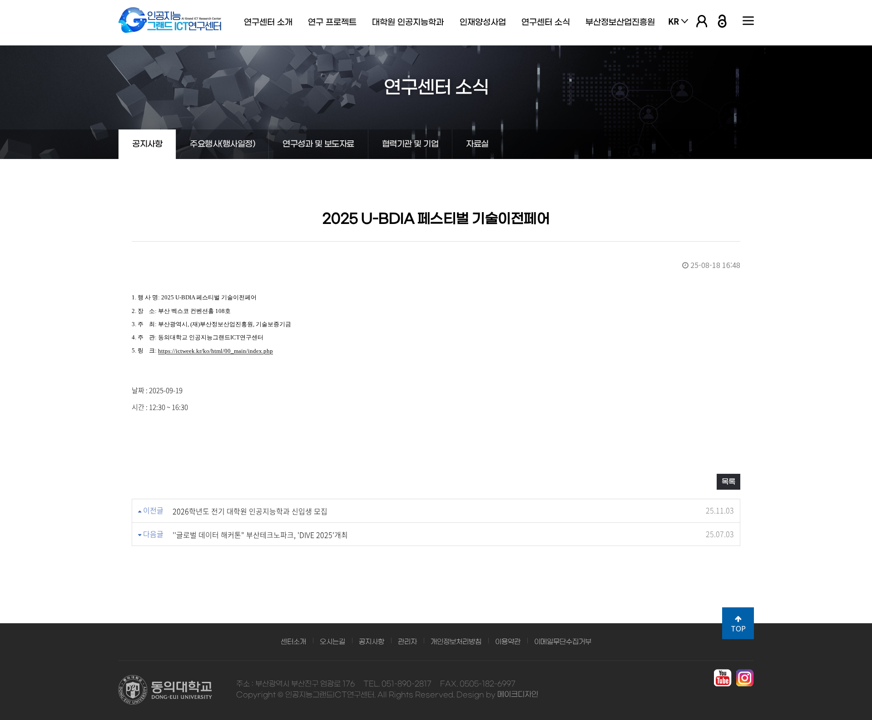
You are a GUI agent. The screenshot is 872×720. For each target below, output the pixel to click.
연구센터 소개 (268, 22)
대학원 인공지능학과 (408, 22)
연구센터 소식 (545, 22)
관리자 (407, 642)
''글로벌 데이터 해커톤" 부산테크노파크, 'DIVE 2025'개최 (260, 534)
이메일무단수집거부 (562, 642)
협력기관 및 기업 (410, 144)
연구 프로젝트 (332, 22)
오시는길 (332, 642)
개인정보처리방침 (456, 642)
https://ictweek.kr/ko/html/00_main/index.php (215, 351)
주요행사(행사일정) (222, 144)
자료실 (477, 144)
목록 (728, 481)
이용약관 (507, 642)
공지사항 (147, 144)
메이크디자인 (517, 694)
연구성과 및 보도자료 (318, 144)
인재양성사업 (483, 22)
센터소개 (293, 642)
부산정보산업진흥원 (620, 22)
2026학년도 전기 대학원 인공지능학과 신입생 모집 (250, 511)
